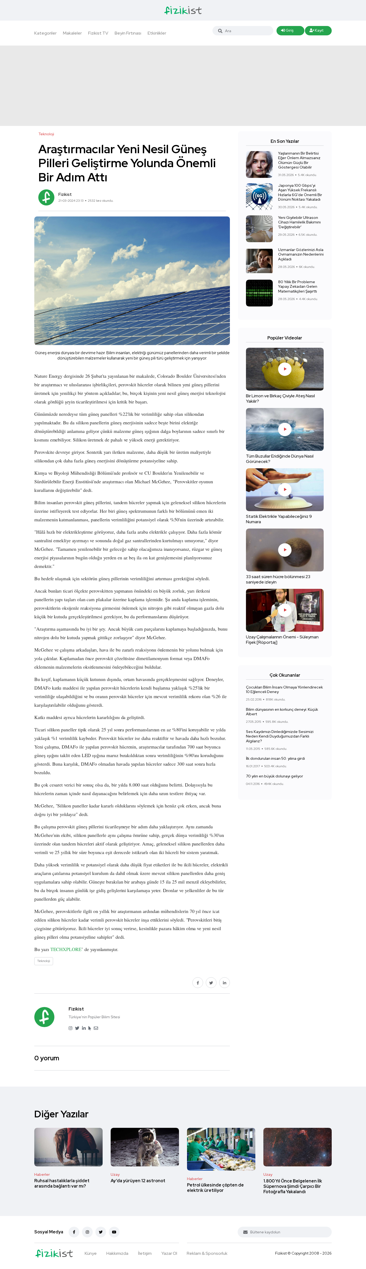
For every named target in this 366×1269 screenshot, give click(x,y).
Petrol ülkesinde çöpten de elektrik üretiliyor (215, 1187)
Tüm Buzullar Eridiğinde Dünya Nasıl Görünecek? (279, 458)
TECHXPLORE (65, 949)
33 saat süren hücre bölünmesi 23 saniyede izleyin (278, 579)
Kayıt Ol (316, 31)
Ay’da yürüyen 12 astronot (138, 1181)
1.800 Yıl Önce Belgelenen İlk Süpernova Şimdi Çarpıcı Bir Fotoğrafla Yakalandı (292, 1186)
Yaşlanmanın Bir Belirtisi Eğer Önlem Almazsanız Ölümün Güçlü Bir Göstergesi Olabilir (299, 160)
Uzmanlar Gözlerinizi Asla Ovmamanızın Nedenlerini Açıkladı (301, 254)
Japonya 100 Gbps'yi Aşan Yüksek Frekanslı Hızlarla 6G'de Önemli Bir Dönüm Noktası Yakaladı (300, 192)
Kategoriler (45, 33)
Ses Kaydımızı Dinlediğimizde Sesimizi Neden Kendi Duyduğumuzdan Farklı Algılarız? (279, 736)
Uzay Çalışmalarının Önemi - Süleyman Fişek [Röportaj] (282, 639)
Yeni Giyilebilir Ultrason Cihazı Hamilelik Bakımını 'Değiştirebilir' (299, 222)
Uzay (115, 1174)
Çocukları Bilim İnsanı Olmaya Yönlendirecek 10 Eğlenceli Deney (284, 689)
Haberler (42, 1174)
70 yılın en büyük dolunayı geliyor (274, 776)
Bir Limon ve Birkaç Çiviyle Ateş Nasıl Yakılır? (280, 398)
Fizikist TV (98, 33)
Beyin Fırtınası (128, 33)
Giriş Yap (287, 31)
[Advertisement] (183, 85)
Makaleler (72, 33)
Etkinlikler (157, 33)
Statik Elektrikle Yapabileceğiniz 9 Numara (279, 519)
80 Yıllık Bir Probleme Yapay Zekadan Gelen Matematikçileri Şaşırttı (297, 286)
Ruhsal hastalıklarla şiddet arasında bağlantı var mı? (61, 1183)
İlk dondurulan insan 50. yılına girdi (275, 758)
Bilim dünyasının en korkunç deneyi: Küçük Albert (282, 712)
